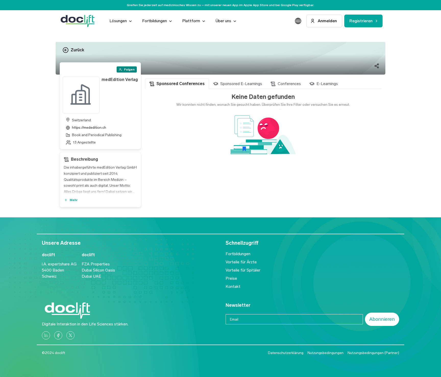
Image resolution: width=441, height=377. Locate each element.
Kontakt (233, 286)
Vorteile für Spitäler (243, 270)
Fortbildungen (238, 253)
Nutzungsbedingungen (326, 353)
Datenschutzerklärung (285, 353)
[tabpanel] (263, 131)
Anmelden (327, 20)
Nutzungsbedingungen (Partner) (373, 353)
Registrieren (360, 20)
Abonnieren (382, 319)
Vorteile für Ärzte (241, 262)
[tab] (177, 84)
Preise (231, 278)
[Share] (376, 65)
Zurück (77, 50)
